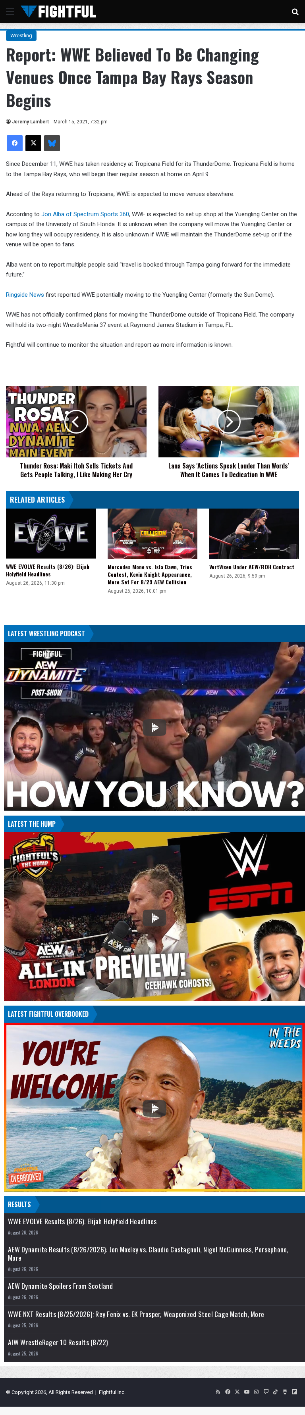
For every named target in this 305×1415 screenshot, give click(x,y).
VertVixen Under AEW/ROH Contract (251, 567)
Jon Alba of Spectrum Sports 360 (85, 214)
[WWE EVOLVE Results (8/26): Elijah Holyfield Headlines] (51, 534)
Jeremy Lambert (30, 122)
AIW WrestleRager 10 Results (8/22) (58, 1342)
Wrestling (21, 35)
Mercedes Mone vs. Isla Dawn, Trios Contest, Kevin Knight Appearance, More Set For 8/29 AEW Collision (150, 574)
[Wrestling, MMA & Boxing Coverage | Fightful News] (58, 11)
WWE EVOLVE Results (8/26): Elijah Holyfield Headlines (47, 570)
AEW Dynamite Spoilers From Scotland (60, 1286)
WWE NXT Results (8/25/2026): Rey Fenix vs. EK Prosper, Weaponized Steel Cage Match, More (136, 1314)
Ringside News (25, 294)
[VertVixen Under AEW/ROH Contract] (254, 534)
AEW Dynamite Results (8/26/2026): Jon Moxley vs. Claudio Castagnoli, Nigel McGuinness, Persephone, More (148, 1253)
